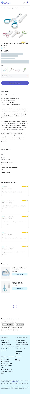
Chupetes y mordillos (21, 342)
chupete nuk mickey (17, 327)
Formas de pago (5, 342)
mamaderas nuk (20, 324)
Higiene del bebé (20, 349)
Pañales (18, 353)
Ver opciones (19, 274)
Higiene (8, 8)
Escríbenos (6, 361)
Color (2, 65)
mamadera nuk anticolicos (8, 321)
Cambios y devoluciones (7, 347)
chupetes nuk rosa (6, 330)
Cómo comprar (5, 340)
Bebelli (3, 8)
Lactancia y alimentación (22, 344)
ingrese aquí (15, 381)
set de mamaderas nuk (7, 324)
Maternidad (19, 351)
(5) (24, 42)
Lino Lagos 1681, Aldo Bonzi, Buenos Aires (6, 365)
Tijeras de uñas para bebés (18, 8)
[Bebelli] (5, 2)
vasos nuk (16, 330)
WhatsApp (6, 359)
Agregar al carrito (15, 83)
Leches (17, 347)
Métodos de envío (6, 344)
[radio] (4, 70)
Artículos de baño (20, 340)
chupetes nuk (5, 327)
